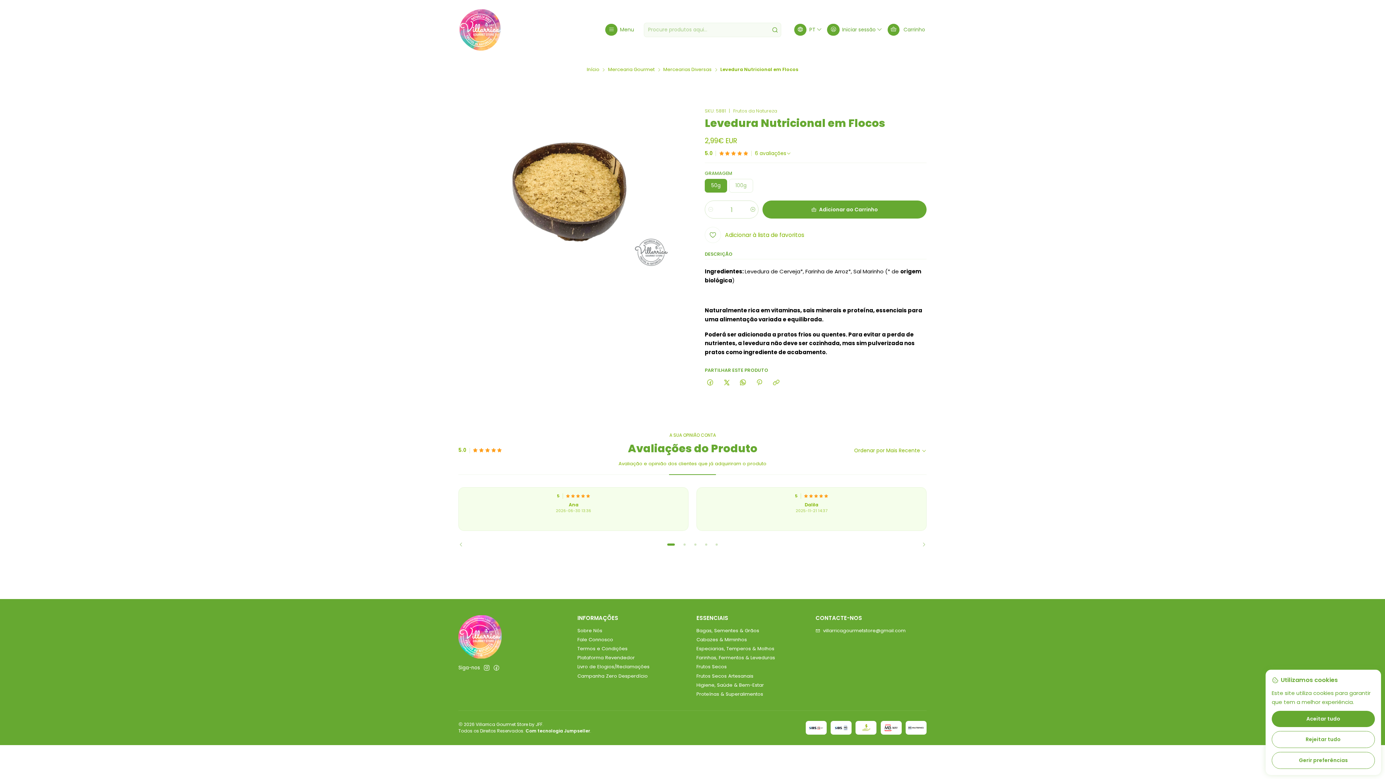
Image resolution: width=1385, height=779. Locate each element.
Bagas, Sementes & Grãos (727, 630)
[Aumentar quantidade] (752, 209)
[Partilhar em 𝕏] (726, 383)
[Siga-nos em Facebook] (496, 668)
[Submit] (775, 30)
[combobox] (712, 30)
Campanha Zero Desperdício (612, 676)
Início (593, 69)
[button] (671, 544)
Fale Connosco (595, 639)
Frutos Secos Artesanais (724, 676)
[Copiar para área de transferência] (776, 383)
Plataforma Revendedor (606, 657)
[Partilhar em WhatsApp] (742, 383)
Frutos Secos (711, 666)
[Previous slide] (463, 544)
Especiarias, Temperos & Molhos (735, 648)
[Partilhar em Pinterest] (759, 383)
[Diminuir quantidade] (710, 209)
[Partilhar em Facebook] (710, 383)
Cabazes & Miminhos (721, 639)
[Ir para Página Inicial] (480, 30)
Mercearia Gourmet (631, 69)
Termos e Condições (602, 648)
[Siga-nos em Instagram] (486, 668)
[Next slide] (921, 544)
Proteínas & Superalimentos (729, 694)
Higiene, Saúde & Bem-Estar (730, 685)
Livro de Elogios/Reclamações (613, 666)
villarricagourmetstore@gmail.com (864, 630)
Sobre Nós (589, 630)
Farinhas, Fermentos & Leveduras (735, 657)
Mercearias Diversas (687, 69)
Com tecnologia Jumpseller (558, 731)
